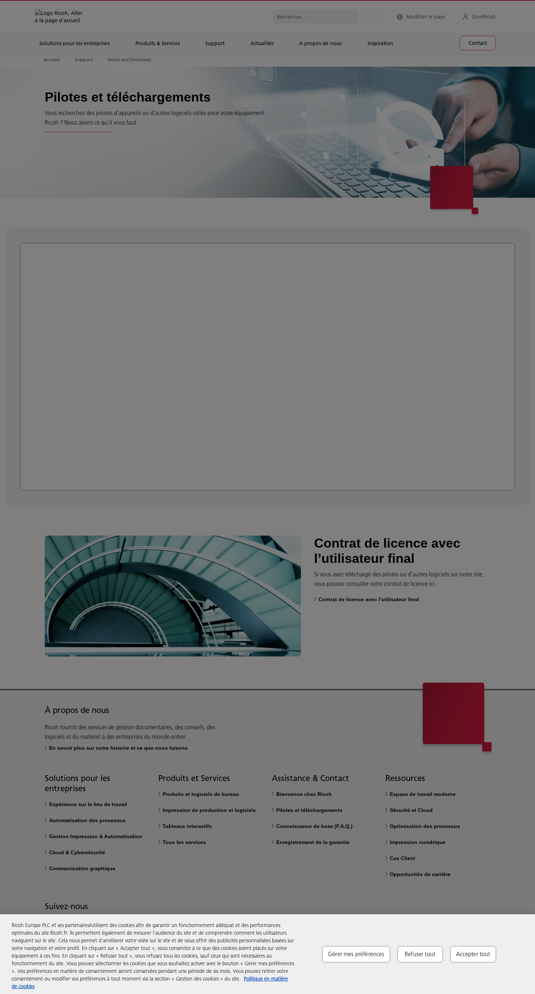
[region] (267, 954)
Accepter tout (473, 954)
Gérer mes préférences (356, 954)
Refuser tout (420, 954)
